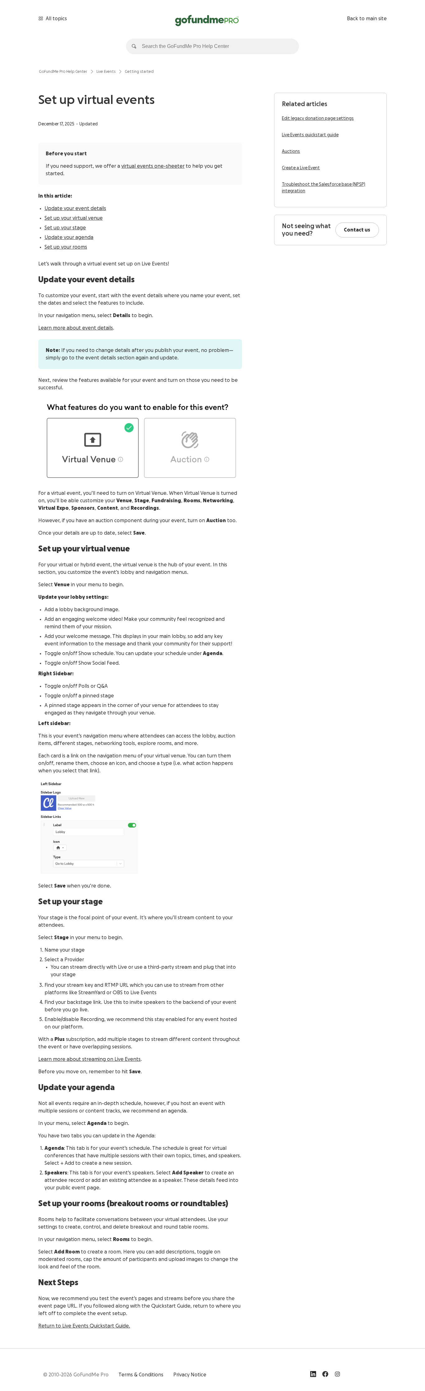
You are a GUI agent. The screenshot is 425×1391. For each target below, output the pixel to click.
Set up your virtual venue (73, 218)
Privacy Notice (189, 1374)
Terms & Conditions (141, 1374)
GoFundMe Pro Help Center (63, 71)
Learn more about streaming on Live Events (89, 1059)
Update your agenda (68, 237)
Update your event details (75, 208)
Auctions (291, 151)
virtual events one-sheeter (152, 166)
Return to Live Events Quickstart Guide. (84, 1325)
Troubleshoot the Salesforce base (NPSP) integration (323, 187)
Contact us (357, 229)
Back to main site (367, 18)
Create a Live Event (301, 168)
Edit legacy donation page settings (318, 118)
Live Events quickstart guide (310, 135)
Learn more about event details (75, 328)
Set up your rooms (65, 247)
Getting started (139, 71)
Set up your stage (65, 227)
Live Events (105, 71)
